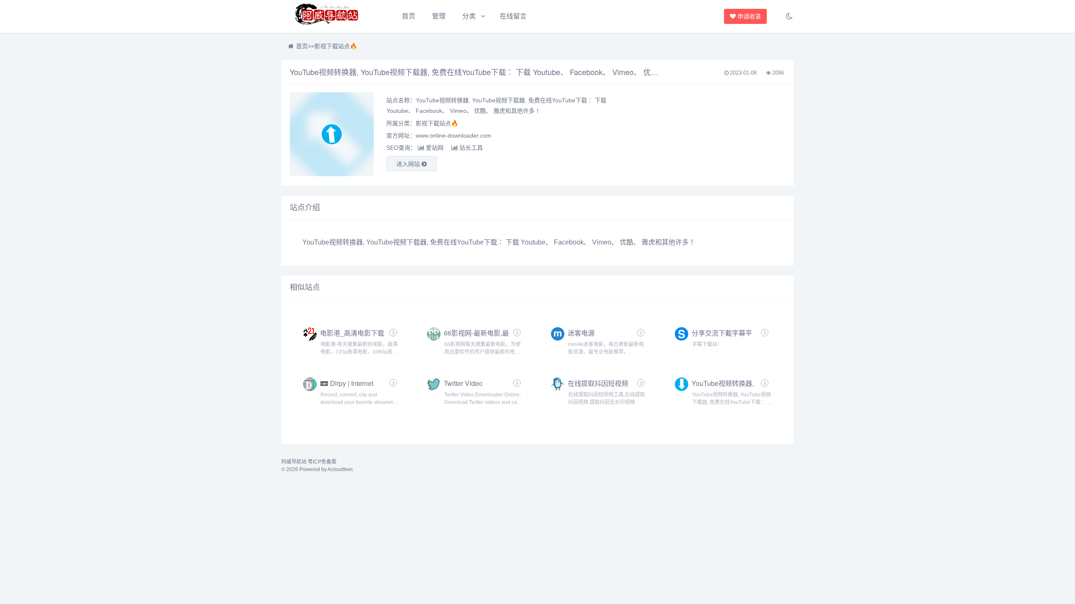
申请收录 (751, 16)
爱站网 (434, 147)
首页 (408, 16)
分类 (469, 16)
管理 (439, 16)
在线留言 (513, 16)
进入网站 (409, 164)
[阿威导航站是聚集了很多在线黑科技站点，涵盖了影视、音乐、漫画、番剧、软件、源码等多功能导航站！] (327, 16)
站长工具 (471, 147)
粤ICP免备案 (322, 462)
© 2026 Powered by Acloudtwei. (317, 469)
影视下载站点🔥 (336, 46)
